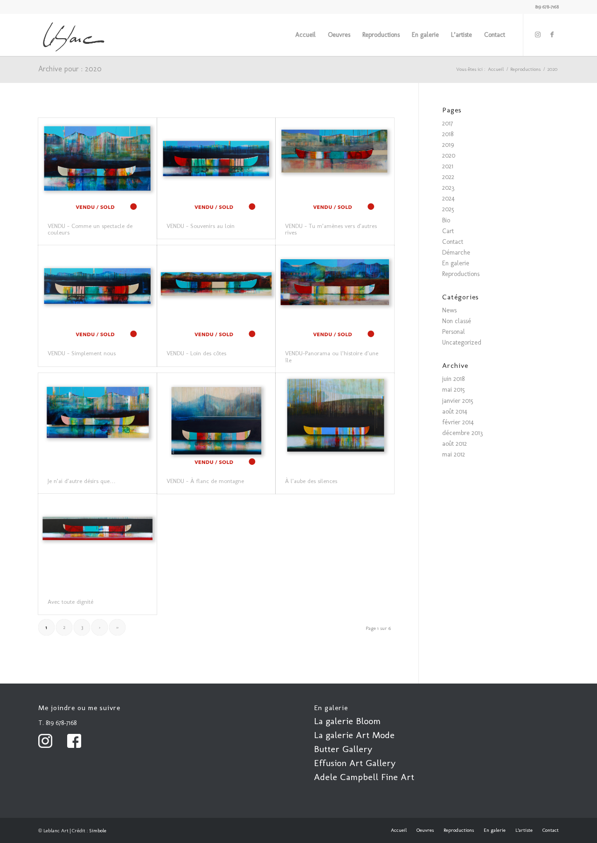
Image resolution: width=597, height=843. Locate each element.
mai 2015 (453, 390)
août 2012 (454, 444)
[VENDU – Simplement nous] (97, 293)
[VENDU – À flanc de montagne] (216, 421)
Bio (446, 220)
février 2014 (458, 422)
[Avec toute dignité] (97, 541)
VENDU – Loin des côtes (196, 353)
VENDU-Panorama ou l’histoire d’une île (331, 356)
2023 (448, 188)
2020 (448, 155)
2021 (447, 166)
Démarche (456, 252)
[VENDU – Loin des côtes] (216, 293)
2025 (448, 209)
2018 (447, 134)
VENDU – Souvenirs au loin (201, 225)
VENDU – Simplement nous (82, 353)
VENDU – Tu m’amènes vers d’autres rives (331, 229)
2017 (447, 123)
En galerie (455, 263)
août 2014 (454, 411)
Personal (453, 332)
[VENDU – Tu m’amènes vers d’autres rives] (335, 166)
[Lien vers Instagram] (538, 34)
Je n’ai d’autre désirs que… (82, 480)
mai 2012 (453, 454)
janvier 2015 (457, 401)
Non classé (456, 321)
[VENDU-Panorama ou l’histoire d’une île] (335, 293)
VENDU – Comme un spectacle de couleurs (90, 229)
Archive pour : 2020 (70, 68)
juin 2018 (453, 379)
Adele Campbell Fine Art (364, 776)
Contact (452, 242)
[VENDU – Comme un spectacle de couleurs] (97, 166)
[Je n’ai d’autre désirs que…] (97, 421)
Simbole (97, 831)
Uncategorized (461, 342)
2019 (448, 145)
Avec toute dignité (70, 601)
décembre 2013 (462, 433)
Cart (448, 231)
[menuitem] (305, 35)
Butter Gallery (343, 748)
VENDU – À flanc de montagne (205, 480)
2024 (448, 198)
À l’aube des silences (311, 480)
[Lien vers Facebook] (552, 34)
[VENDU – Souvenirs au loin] (216, 166)
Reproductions (460, 274)
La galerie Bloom (347, 720)
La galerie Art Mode (354, 734)
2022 (448, 177)
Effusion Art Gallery (355, 762)
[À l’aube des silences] (335, 421)
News (449, 310)
